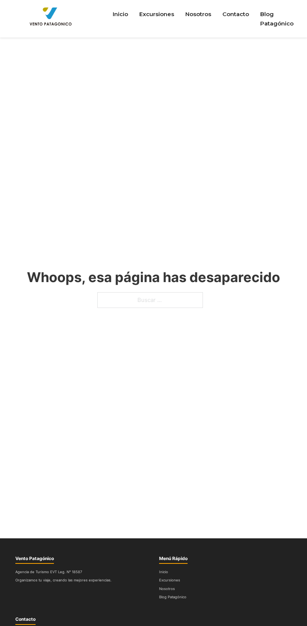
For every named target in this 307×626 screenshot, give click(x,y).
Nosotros (198, 14)
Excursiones (156, 14)
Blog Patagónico (277, 18)
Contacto (235, 14)
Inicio (120, 14)
